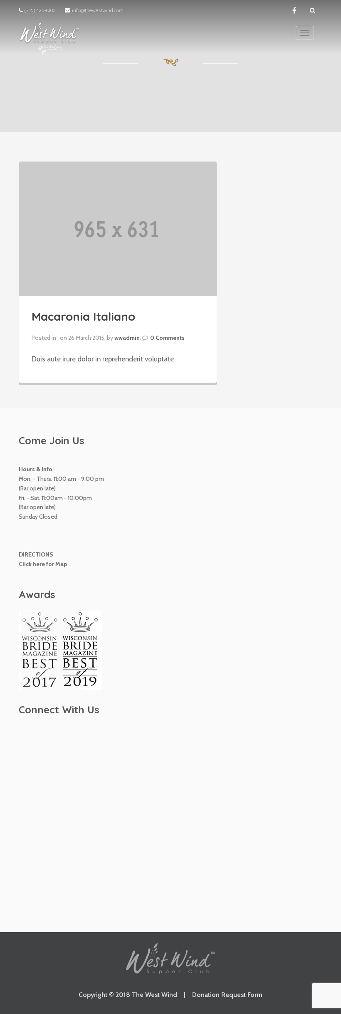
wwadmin (127, 337)
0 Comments (167, 337)
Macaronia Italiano (83, 316)
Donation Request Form (227, 995)
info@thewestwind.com (98, 10)
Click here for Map (43, 564)
